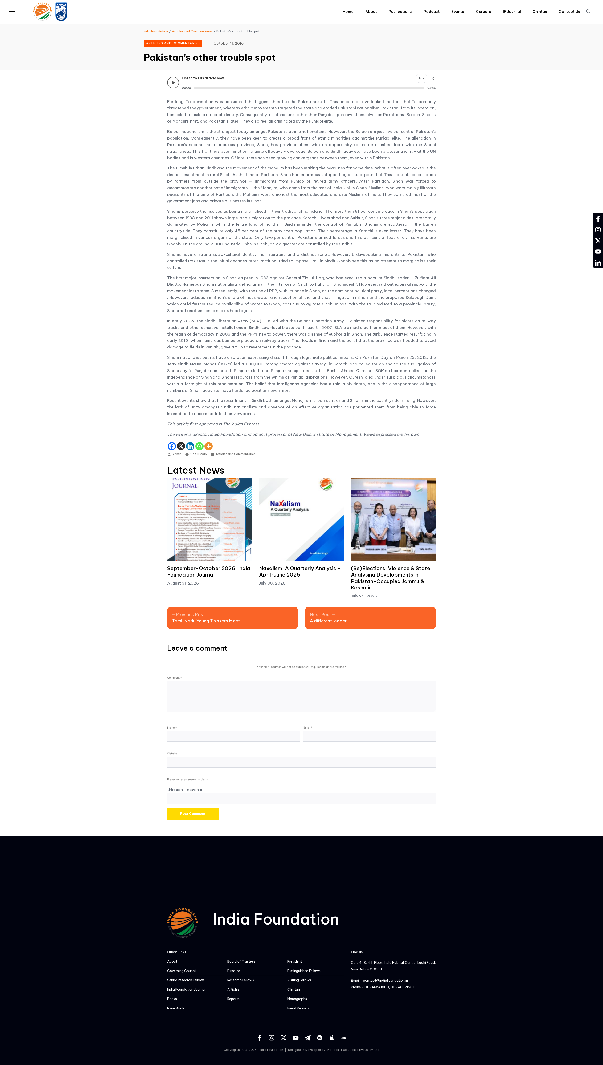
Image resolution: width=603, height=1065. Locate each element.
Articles (233, 990)
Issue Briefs (176, 1008)
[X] (181, 446)
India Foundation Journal (186, 990)
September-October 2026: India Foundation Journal (208, 571)
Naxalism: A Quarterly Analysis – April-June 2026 (300, 571)
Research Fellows (240, 980)
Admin (176, 454)
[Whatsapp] (199, 446)
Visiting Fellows (299, 980)
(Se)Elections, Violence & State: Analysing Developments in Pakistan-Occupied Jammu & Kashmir (391, 578)
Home (348, 11)
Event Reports (298, 1008)
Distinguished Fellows (304, 971)
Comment (174, 677)
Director (233, 971)
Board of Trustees (241, 962)
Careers (483, 11)
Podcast (432, 11)
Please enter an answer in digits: (187, 779)
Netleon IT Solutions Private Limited (353, 1050)
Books (172, 999)
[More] (208, 446)
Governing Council (181, 971)
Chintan (540, 11)
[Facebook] (172, 446)
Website (172, 753)
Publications (400, 11)
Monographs (297, 999)
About (371, 11)
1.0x (421, 78)
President (294, 962)
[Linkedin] (190, 446)
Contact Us (569, 11)
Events (457, 11)
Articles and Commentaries (236, 454)
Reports (233, 999)
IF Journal (512, 11)
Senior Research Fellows (185, 980)
